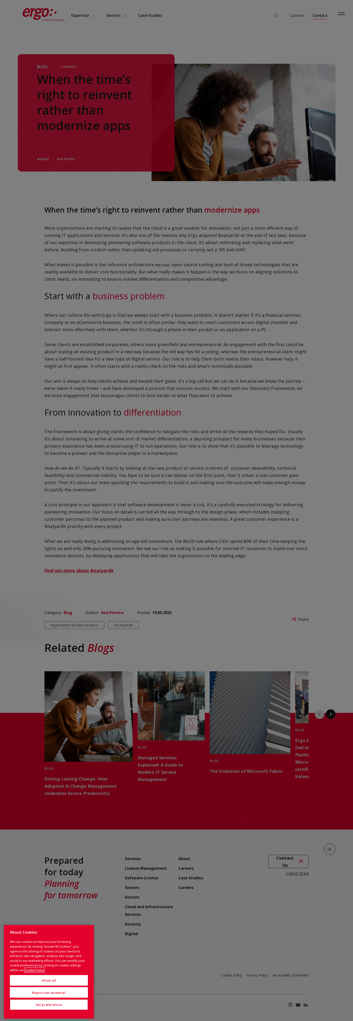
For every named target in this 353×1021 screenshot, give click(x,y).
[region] (49, 972)
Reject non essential (49, 992)
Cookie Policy (34, 970)
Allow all (49, 980)
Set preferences (49, 1004)
